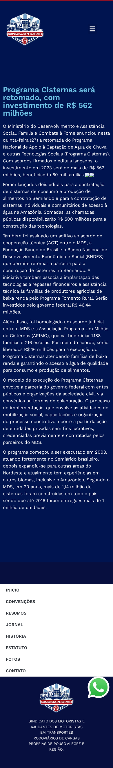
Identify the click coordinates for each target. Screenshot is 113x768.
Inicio (12, 590)
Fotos (13, 659)
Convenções (20, 601)
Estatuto (16, 647)
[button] (92, 29)
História (16, 636)
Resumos (16, 613)
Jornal (14, 624)
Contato (16, 670)
